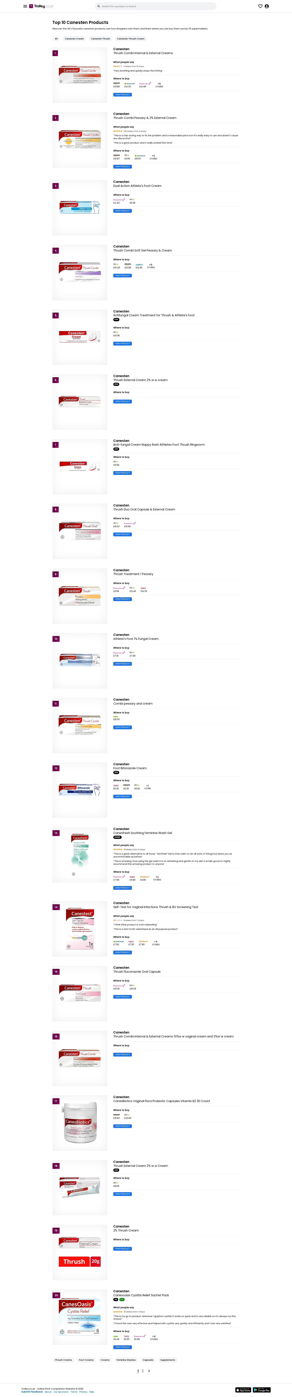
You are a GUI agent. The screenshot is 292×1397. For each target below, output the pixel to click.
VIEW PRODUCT (122, 94)
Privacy (83, 1391)
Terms (74, 1391)
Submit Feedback (32, 1391)
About (48, 1391)
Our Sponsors (61, 1391)
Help (91, 1391)
